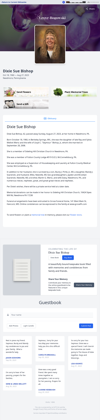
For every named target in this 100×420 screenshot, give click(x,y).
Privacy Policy (43, 409)
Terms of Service (56, 409)
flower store (76, 214)
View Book (54, 257)
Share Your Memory (84, 285)
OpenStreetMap (52, 413)
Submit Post (86, 326)
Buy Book (68, 257)
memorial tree (38, 214)
